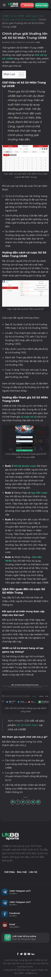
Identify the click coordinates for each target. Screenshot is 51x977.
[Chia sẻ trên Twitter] (23, 802)
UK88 (5, 16)
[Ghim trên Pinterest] (33, 802)
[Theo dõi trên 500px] (32, 954)
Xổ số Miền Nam (27, 725)
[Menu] (4, 5)
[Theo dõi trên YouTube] (29, 954)
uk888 (37, 42)
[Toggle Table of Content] (20, 74)
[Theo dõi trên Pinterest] (25, 954)
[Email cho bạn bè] (28, 802)
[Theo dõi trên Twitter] (21, 954)
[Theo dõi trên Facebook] (18, 954)
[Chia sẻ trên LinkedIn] (38, 802)
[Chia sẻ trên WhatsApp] (12, 802)
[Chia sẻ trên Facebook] (17, 802)
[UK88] (13, 5)
